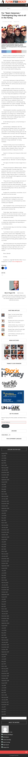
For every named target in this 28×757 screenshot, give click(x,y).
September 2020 (5, 623)
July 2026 (3, 455)
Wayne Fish (16, 21)
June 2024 (3, 515)
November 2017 (5, 704)
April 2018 (3, 692)
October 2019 (4, 649)
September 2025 (5, 479)
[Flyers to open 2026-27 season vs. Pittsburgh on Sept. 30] (7, 357)
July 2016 (3, 714)
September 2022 (5, 565)
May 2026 (3, 460)
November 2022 (5, 561)
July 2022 (3, 570)
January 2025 (4, 498)
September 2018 (5, 680)
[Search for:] (14, 8)
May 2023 (3, 546)
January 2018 (4, 699)
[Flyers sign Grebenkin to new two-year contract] (7, 347)
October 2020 (4, 620)
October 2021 (4, 592)
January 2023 (4, 556)
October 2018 (4, 678)
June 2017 (3, 709)
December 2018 (5, 673)
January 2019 (4, 671)
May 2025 (3, 489)
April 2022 (3, 577)
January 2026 (4, 470)
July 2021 (3, 599)
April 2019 (3, 663)
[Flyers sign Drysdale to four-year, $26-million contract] (20, 347)
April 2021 (3, 606)
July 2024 (3, 513)
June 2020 (3, 630)
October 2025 (4, 477)
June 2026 (3, 458)
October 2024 (4, 505)
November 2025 (5, 474)
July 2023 (3, 541)
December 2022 (5, 558)
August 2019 (4, 654)
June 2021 (3, 601)
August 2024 (4, 510)
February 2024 (4, 525)
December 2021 (5, 587)
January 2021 (4, 613)
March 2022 (4, 580)
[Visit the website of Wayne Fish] (14, 302)
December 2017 (5, 702)
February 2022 (4, 582)
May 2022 (3, 575)
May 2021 (3, 604)
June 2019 (3, 659)
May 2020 (3, 632)
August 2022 (4, 568)
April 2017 (3, 711)
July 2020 (3, 628)
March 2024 (4, 522)
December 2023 (5, 529)
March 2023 (4, 551)
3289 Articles (20, 293)
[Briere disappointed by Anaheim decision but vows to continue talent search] (14, 357)
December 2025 (5, 472)
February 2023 (4, 553)
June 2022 (3, 573)
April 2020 (3, 635)
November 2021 (5, 589)
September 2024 (5, 508)
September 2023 (5, 537)
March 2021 (4, 608)
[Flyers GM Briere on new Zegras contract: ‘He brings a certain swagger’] (14, 352)
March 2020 (4, 637)
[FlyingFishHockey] (14, 2)
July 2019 (3, 656)
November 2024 (5, 503)
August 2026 (4, 453)
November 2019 (5, 647)
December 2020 (5, 616)
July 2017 (3, 706)
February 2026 (4, 467)
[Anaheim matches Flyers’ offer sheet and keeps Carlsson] (20, 357)
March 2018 (4, 695)
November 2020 (5, 618)
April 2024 (3, 520)
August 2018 (4, 683)
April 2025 (3, 491)
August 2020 (4, 625)
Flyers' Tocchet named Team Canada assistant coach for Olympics (15, 316)
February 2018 (4, 697)
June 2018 (3, 687)
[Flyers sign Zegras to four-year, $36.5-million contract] (20, 352)
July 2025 (3, 484)
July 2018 (3, 685)
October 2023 (4, 534)
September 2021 (5, 594)
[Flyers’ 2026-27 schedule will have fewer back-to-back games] (7, 352)
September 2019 (5, 651)
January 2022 (4, 585)
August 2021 (4, 596)
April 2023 (3, 549)
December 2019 (5, 644)
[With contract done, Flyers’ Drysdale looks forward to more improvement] (14, 347)
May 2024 (3, 517)
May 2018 (3, 690)
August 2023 (4, 539)
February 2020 (4, 640)
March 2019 (4, 666)
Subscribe (5, 426)
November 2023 (5, 532)
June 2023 (3, 544)
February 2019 (4, 668)
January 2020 (4, 642)
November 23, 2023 (7, 21)
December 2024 (5, 501)
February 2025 (4, 496)
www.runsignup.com (17, 261)
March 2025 (4, 494)
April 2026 (3, 462)
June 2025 (3, 486)
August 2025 (4, 482)
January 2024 (4, 527)
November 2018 (5, 675)
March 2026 (4, 465)
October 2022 (4, 563)
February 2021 (4, 611)
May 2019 (3, 661)
